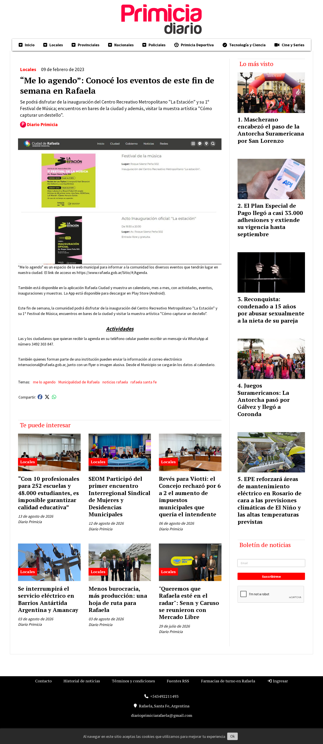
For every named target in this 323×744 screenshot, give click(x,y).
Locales (56, 44)
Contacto (43, 680)
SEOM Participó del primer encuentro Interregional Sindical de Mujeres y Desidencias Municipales (119, 496)
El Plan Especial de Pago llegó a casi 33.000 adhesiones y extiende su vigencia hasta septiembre (270, 220)
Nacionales (124, 44)
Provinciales (88, 44)
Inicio (29, 44)
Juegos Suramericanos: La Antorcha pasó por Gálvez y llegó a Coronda (264, 400)
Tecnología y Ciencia (247, 44)
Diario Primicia (42, 124)
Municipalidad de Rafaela (79, 382)
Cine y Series (293, 44)
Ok (232, 736)
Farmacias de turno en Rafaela (228, 680)
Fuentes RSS (178, 680)
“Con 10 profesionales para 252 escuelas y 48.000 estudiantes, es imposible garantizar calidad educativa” (48, 493)
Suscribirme (271, 576)
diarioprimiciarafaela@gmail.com (161, 715)
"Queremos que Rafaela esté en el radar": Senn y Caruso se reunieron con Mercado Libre (189, 603)
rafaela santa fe (144, 382)
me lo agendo (44, 382)
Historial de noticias (82, 680)
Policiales (157, 44)
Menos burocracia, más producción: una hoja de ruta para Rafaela (118, 599)
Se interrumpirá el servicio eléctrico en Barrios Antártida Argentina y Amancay (48, 599)
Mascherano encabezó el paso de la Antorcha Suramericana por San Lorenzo (271, 130)
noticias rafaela (115, 382)
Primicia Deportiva (197, 44)
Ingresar (280, 680)
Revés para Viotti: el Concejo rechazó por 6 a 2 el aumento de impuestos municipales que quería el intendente (190, 496)
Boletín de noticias (265, 544)
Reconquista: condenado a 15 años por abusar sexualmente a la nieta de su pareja (271, 309)
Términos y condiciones (133, 680)
